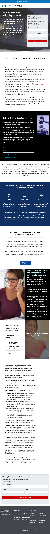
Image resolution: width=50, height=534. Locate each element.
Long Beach (33, 515)
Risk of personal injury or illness (13, 154)
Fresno (40, 518)
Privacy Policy (25, 530)
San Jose (41, 513)
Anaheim (32, 522)
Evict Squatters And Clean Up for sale (13, 343)
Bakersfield (33, 520)
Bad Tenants (16, 517)
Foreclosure (16, 522)
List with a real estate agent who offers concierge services (13, 348)
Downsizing (16, 519)
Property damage (9, 147)
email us (3, 518)
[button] (18, 147)
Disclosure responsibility (11, 157)
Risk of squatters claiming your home (14, 150)
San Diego (32, 513)
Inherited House (26, 517)
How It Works (16, 515)
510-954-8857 (6, 514)
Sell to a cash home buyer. (13, 352)
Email (39, 33)
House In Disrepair (24, 514)
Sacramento (42, 520)
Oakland (41, 522)
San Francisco (42, 515)
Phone (30, 33)
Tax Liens (24, 519)
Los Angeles (33, 518)
